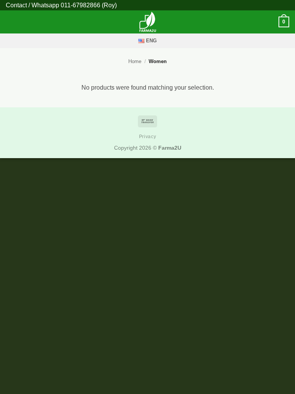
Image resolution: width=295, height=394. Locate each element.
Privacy (147, 136)
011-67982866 (80, 5)
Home (134, 61)
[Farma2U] (147, 21)
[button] (10, 21)
